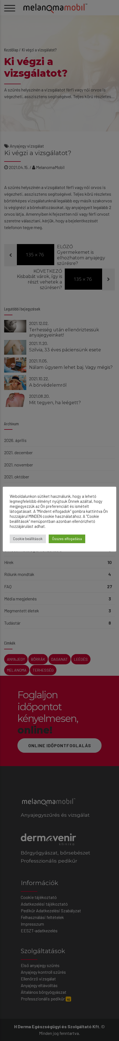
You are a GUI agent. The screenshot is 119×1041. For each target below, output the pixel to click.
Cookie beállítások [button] (28, 538)
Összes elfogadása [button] (67, 538)
